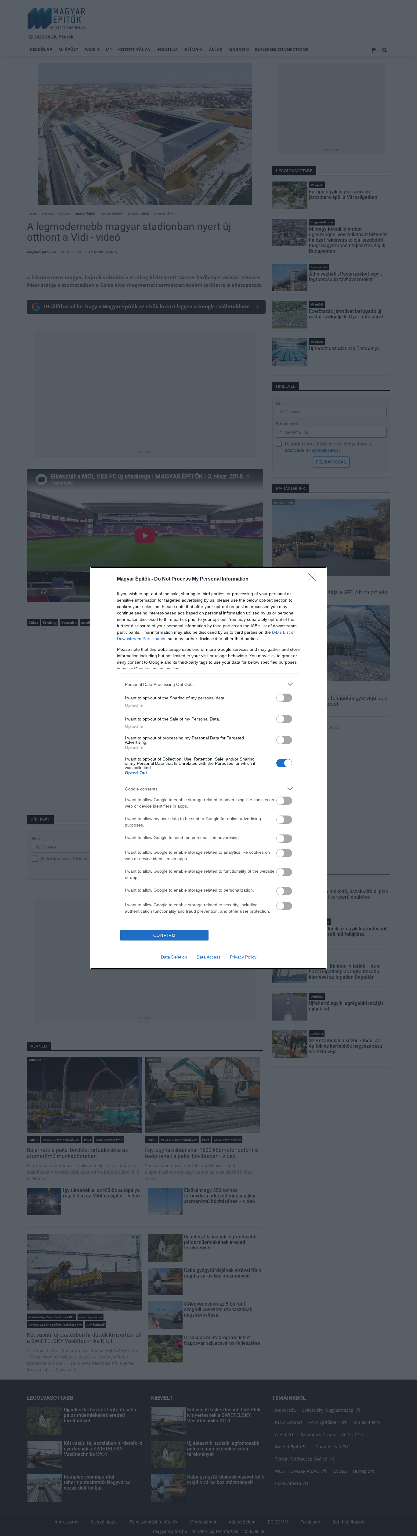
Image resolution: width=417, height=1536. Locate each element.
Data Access (208, 957)
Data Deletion (174, 957)
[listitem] (208, 684)
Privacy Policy (243, 957)
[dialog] (208, 768)
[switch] (284, 698)
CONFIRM (164, 935)
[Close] (314, 579)
